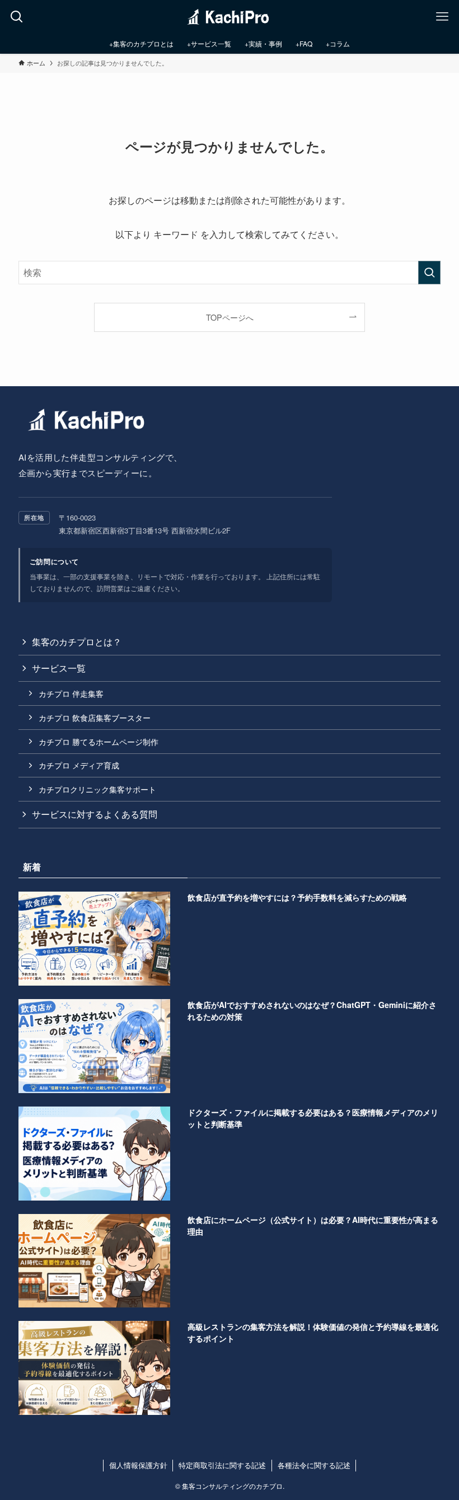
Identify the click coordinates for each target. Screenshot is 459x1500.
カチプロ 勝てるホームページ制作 (98, 741)
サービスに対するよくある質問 (94, 814)
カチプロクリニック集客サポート (97, 789)
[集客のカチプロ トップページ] (175, 420)
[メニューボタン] (442, 17)
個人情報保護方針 (138, 1465)
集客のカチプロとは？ (76, 641)
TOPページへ (230, 317)
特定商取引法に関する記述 (222, 1465)
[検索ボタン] (17, 17)
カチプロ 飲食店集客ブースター (95, 717)
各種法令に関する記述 (314, 1465)
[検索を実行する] (429, 272)
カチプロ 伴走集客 (71, 693)
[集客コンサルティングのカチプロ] (229, 17)
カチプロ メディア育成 (79, 765)
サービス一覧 (59, 668)
